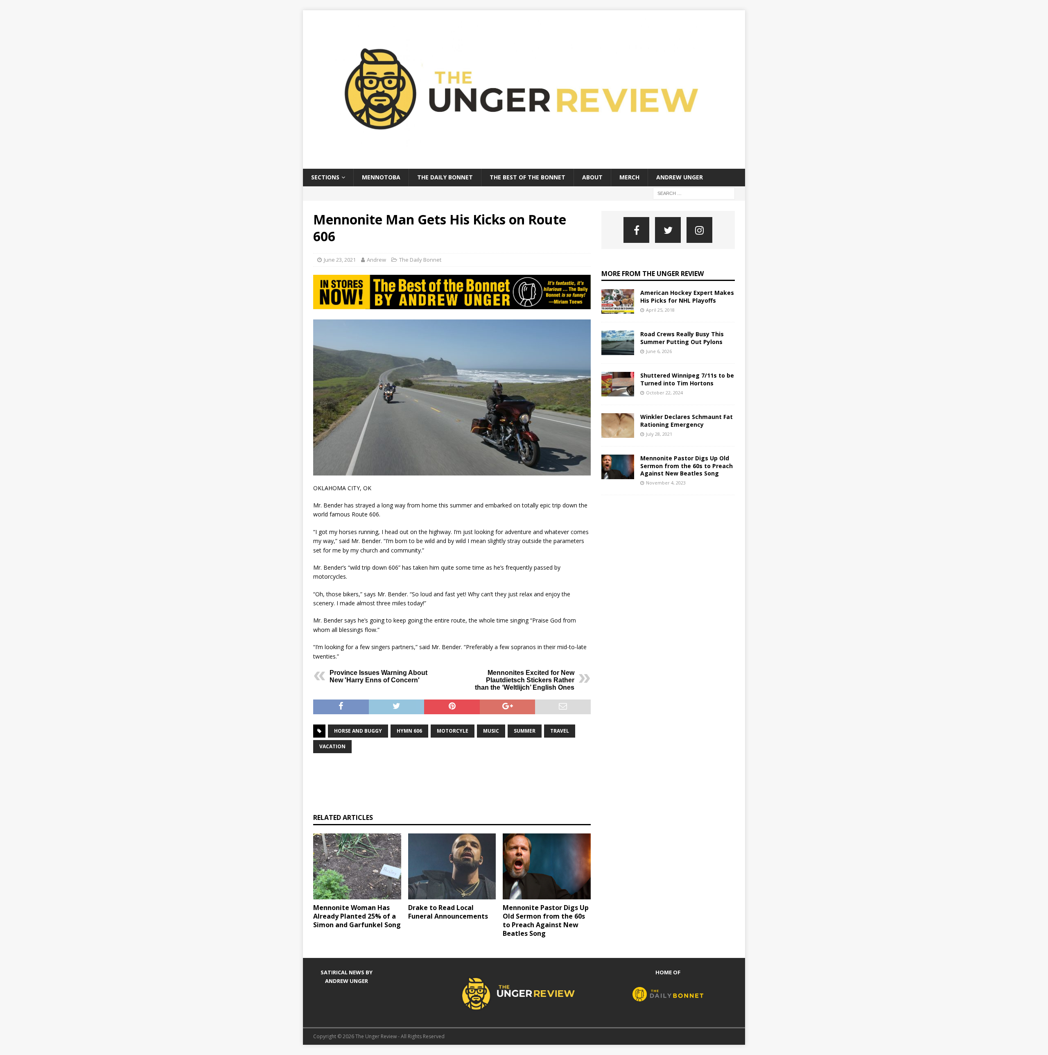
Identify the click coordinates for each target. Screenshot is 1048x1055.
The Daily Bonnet (445, 177)
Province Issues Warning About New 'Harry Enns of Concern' (378, 676)
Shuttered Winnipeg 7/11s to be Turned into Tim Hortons (687, 379)
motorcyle (452, 730)
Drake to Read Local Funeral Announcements (448, 912)
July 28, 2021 (659, 434)
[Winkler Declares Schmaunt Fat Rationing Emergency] (617, 425)
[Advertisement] (462, 782)
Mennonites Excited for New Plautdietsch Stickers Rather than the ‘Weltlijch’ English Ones (524, 680)
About (592, 177)
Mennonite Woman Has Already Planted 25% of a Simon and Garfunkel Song (357, 916)
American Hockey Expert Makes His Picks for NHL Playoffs (687, 296)
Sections (325, 177)
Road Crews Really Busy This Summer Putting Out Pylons (682, 337)
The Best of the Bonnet (527, 177)
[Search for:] (694, 193)
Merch (629, 177)
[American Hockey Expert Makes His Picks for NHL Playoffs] (617, 301)
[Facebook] (636, 230)
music (491, 730)
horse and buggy (358, 730)
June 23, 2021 (340, 259)
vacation (332, 746)
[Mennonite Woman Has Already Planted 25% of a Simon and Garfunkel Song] (357, 866)
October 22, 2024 (664, 392)
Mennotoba (381, 177)
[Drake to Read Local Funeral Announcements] (452, 866)
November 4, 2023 (666, 483)
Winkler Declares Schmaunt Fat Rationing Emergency (686, 420)
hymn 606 (409, 730)
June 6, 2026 (659, 351)
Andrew (376, 259)
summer (524, 730)
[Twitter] (668, 230)
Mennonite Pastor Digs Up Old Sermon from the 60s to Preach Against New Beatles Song (546, 920)
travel (559, 730)
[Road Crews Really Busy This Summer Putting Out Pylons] (617, 343)
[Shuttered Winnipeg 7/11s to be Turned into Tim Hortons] (617, 384)
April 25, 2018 (660, 310)
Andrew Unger (679, 177)
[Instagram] (699, 230)
